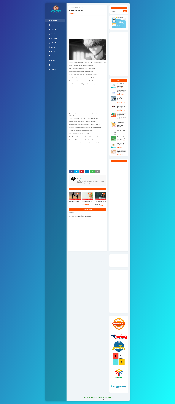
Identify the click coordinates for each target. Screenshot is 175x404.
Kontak (82, 183)
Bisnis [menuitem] (53, 34)
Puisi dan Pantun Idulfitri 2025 (87, 202)
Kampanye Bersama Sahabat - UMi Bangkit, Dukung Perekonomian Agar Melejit (121, 116)
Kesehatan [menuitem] (54, 25)
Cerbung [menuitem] (53, 69)
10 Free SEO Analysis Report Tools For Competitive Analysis (122, 92)
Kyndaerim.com (96, 399)
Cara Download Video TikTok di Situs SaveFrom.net (121, 85)
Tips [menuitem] (52, 56)
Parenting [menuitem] (54, 60)
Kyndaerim (86, 177)
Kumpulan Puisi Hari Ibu (74, 201)
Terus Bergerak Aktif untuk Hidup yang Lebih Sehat (121, 138)
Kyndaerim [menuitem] (54, 20)
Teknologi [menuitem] (54, 29)
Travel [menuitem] (53, 47)
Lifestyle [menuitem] (53, 43)
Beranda (71, 7)
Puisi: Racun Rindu (121, 130)
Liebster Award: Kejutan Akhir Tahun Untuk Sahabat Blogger (121, 124)
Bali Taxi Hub (94, 397)
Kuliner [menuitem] (53, 51)
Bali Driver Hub (87, 397)
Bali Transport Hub (102, 397)
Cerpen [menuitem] (53, 65)
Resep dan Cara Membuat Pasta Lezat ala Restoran (121, 145)
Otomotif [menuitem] (54, 38)
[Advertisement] (87, 27)
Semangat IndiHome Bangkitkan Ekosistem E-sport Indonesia (121, 99)
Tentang (79, 183)
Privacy (91, 183)
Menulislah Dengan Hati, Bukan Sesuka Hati (121, 151)
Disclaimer (87, 183)
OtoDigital (110, 397)
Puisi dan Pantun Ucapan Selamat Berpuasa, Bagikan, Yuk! (100, 203)
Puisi (75, 7)
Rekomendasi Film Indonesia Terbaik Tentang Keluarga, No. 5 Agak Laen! (121, 107)
